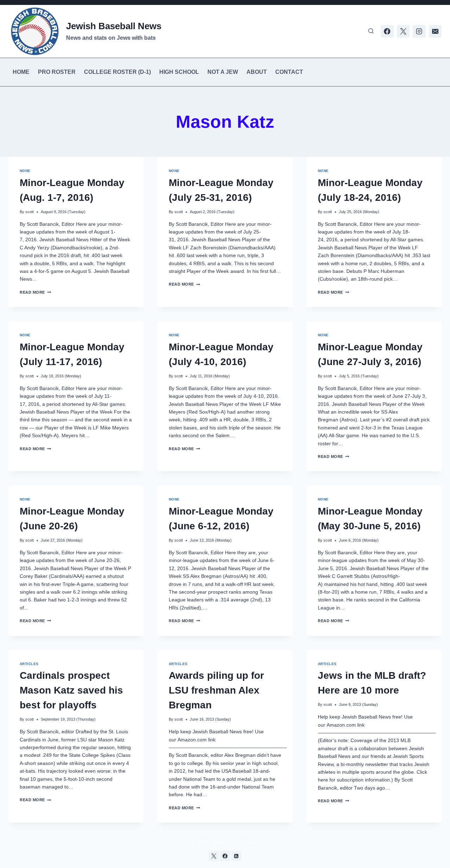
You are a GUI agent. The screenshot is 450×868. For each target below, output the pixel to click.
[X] (403, 31)
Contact (289, 72)
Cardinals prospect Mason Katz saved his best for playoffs (71, 690)
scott (29, 212)
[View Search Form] (371, 31)
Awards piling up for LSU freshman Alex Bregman (216, 690)
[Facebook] (387, 31)
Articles (29, 664)
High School (179, 72)
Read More (35, 292)
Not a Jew (222, 72)
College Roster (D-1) (117, 72)
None (25, 171)
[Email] (435, 31)
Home (21, 72)
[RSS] (236, 856)
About (256, 72)
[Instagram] (419, 31)
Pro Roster (57, 72)
